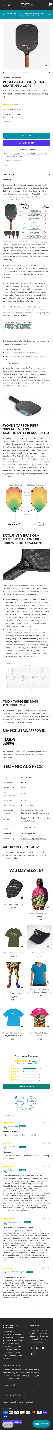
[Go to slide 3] (27, 72)
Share (5, 165)
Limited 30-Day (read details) (33, 839)
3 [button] (27, 1307)
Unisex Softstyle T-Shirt (14, 953)
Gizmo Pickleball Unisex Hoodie (39, 915)
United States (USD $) (13, 1395)
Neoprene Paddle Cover (14, 904)
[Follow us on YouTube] (43, 1348)
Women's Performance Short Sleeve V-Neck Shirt (39, 990)
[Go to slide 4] (29, 72)
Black (18, 115)
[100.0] (19, 1101)
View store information (14, 160)
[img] (8, 1123)
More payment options (26, 149)
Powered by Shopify (26, 1402)
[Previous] (4, 72)
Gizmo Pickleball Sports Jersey (39, 1034)
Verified (25, 1109)
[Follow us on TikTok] (32, 1353)
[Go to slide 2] (25, 72)
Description (9, 174)
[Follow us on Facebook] (32, 1348)
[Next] (49, 72)
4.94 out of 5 (33, 1061)
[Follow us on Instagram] (37, 1348)
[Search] (9, 5)
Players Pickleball (12, 77)
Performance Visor (39, 953)
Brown (8, 115)
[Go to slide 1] (23, 72)
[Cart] (48, 5)
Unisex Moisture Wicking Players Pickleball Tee (13, 1034)
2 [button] (23, 1307)
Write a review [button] (26, 1086)
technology (11, 191)
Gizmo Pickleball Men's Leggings (13, 995)
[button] (8, 105)
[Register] (39, 1385)
